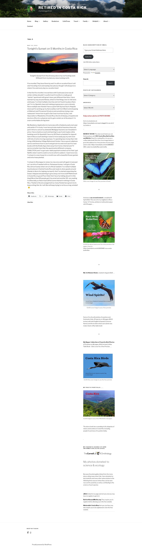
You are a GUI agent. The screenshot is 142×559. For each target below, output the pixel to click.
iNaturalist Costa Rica (91, 505)
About (105, 21)
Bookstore (55, 21)
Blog (36, 21)
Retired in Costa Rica (62, 7)
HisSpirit (95, 21)
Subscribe (88, 57)
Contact (30, 26)
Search (85, 79)
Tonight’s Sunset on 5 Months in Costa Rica (52, 48)
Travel (76, 21)
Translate (97, 73)
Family (85, 21)
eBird (85, 494)
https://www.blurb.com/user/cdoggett (95, 123)
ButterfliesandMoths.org (92, 499)
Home (29, 21)
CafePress (66, 21)
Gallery (45, 21)
